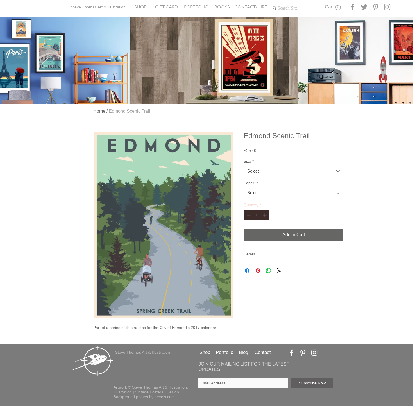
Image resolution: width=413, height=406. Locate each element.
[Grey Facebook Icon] (352, 7)
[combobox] (293, 171)
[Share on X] (279, 270)
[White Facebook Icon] (291, 352)
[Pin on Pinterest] (258, 270)
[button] (196, 7)
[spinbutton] (256, 215)
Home (99, 111)
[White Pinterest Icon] (303, 352)
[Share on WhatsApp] (268, 270)
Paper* (251, 183)
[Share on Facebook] (247, 270)
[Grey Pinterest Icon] (375, 7)
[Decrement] (247, 215)
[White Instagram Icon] (314, 352)
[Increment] (265, 215)
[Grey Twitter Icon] (364, 7)
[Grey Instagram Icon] (387, 7)
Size (249, 161)
